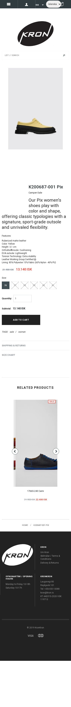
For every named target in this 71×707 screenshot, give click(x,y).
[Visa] (30, 635)
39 (34, 285)
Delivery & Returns (49, 563)
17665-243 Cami (35, 491)
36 (5, 285)
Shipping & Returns (13, 345)
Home (25, 525)
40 (43, 285)
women (21, 332)
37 (15, 285)
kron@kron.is (47, 592)
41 (53, 285)
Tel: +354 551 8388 (50, 589)
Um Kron (44, 552)
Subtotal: (6, 308)
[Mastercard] (41, 635)
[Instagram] (17, 555)
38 (24, 285)
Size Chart (8, 355)
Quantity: (7, 298)
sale (12, 332)
